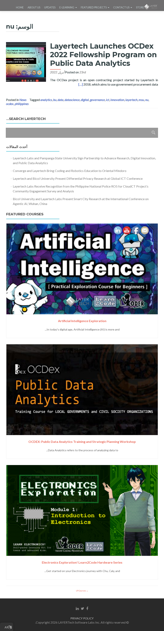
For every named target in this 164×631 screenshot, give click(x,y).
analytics (46, 100)
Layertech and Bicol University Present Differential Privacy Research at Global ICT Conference (78, 178)
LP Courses (81, 590)
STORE (140, 7)
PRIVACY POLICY (82, 618)
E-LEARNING (66, 7)
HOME (20, 7)
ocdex (10, 104)
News (22, 100)
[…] (80, 84)
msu (141, 100)
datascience (72, 100)
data (60, 100)
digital (85, 100)
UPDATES (49, 7)
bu (54, 100)
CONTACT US (121, 7)
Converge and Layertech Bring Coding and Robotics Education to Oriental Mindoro (69, 171)
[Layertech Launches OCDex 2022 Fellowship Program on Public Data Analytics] (26, 61)
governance (97, 100)
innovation (117, 100)
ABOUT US (34, 7)
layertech (131, 100)
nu (146, 100)
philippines (22, 104)
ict (107, 100)
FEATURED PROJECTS (94, 7)
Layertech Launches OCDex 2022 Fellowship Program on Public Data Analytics (103, 55)
